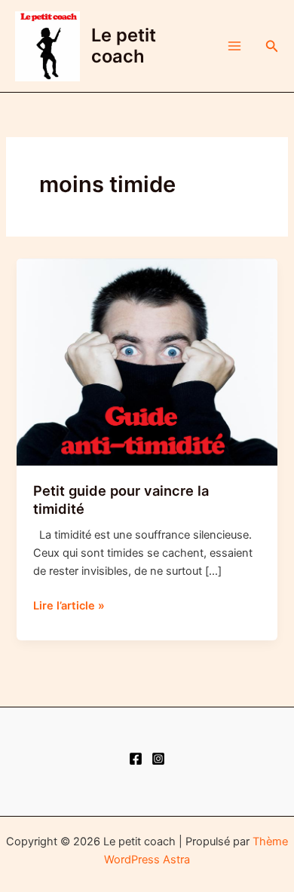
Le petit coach (123, 45)
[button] (272, 46)
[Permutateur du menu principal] (234, 46)
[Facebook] (135, 758)
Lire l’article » (69, 606)
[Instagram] (158, 758)
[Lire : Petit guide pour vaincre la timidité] (147, 361)
